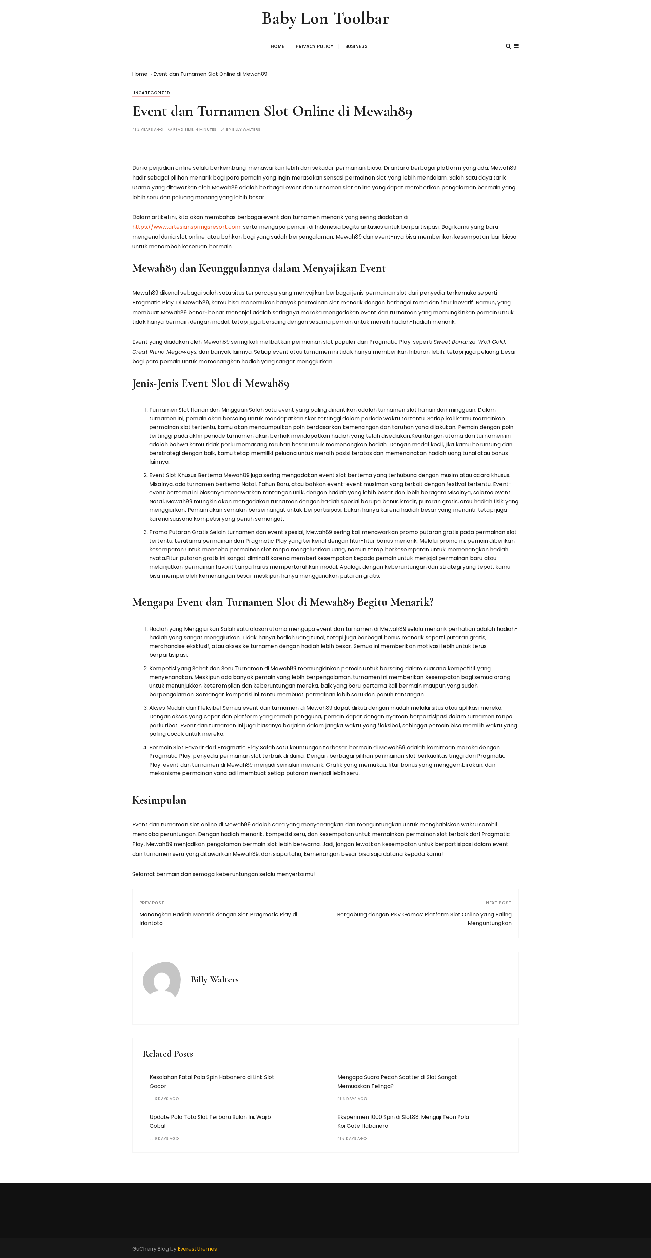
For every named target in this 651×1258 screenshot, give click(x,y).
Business (356, 46)
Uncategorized (151, 93)
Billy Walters (246, 129)
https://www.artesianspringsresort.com (186, 227)
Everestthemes (197, 1248)
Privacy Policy (314, 46)
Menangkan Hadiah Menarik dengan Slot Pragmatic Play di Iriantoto (218, 918)
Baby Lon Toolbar (325, 18)
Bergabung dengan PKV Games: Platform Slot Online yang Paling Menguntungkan (424, 918)
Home (277, 46)
